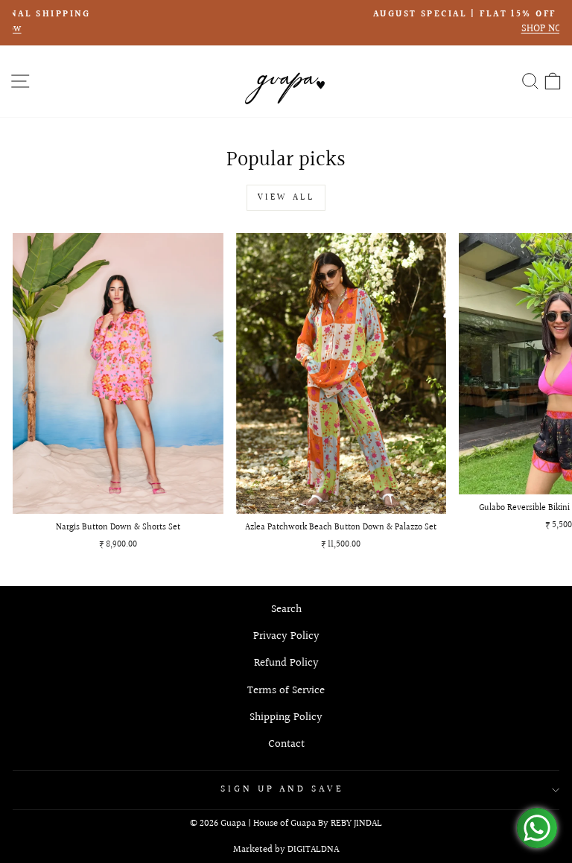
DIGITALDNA (313, 849)
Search (286, 609)
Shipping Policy (286, 717)
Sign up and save (282, 789)
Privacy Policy (286, 636)
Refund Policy (286, 663)
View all (286, 198)
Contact (286, 744)
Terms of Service (286, 690)
